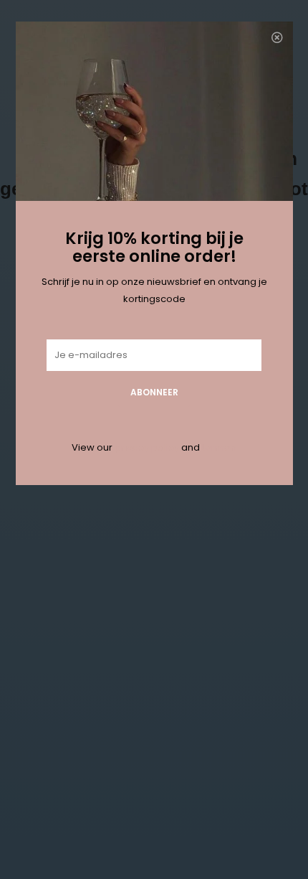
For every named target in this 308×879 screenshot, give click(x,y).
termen (219, 447)
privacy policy (147, 447)
